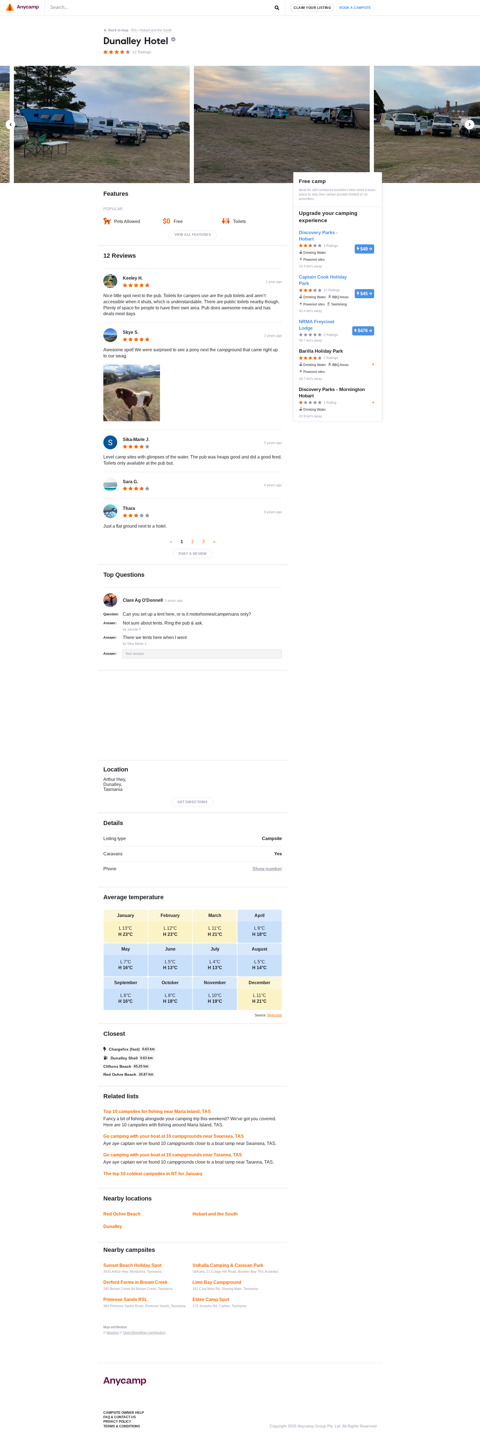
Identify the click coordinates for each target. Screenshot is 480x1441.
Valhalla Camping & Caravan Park (227, 1265)
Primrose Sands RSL (125, 1299)
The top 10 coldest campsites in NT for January (152, 1173)
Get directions (193, 802)
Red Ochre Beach (122, 1214)
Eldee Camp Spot (210, 1299)
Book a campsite (355, 8)
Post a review (193, 554)
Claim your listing (312, 8)
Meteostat (274, 1015)
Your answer (134, 654)
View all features (192, 235)
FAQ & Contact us (119, 1417)
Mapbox (113, 1333)
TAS (134, 30)
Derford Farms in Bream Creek (135, 1282)
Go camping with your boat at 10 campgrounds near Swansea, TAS (173, 1136)
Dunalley (112, 1226)
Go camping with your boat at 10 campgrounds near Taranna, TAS (172, 1154)
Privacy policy (117, 1422)
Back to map (118, 30)
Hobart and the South (156, 30)
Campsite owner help (123, 1413)
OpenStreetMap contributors (144, 1333)
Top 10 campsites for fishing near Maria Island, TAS (157, 1111)
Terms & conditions (121, 1426)
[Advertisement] (193, 715)
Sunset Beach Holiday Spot (132, 1265)
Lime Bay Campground (216, 1282)
